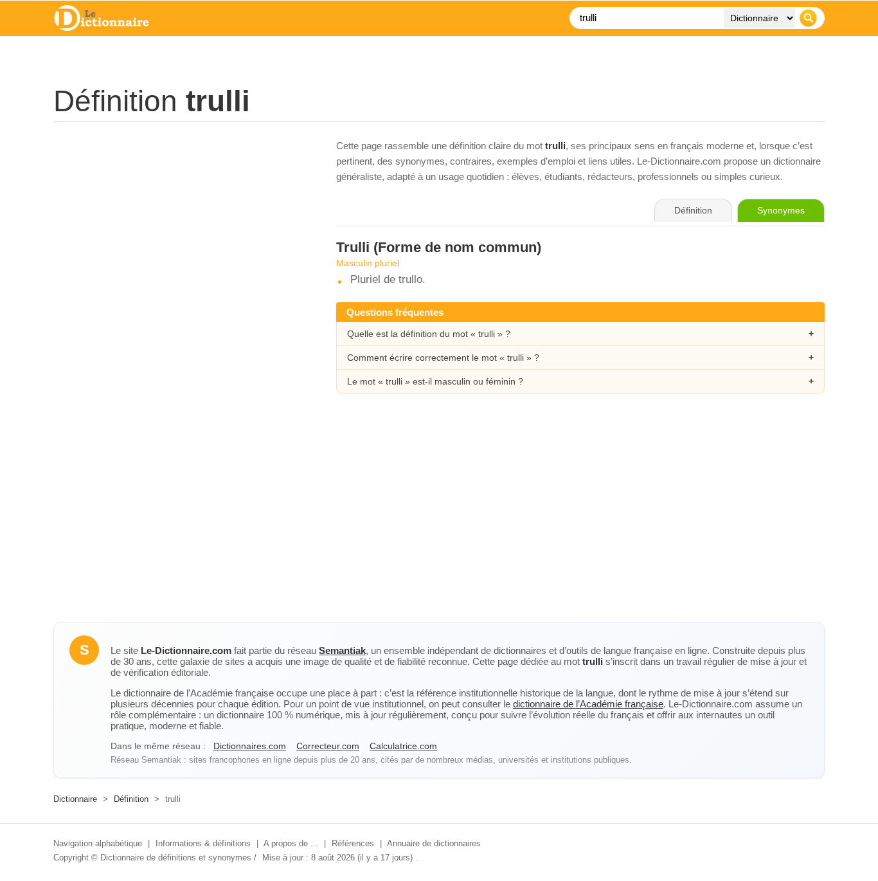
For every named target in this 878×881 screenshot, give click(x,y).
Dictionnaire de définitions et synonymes (175, 857)
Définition (131, 799)
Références (353, 843)
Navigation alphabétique (97, 843)
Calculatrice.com (403, 746)
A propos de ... (291, 843)
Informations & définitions (203, 843)
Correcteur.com (327, 746)
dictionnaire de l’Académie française (588, 703)
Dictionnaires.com (249, 746)
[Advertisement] (181, 228)
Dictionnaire (75, 799)
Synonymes (781, 210)
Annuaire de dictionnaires (434, 843)
